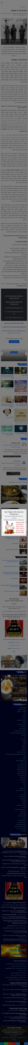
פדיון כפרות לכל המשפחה (10, 520)
